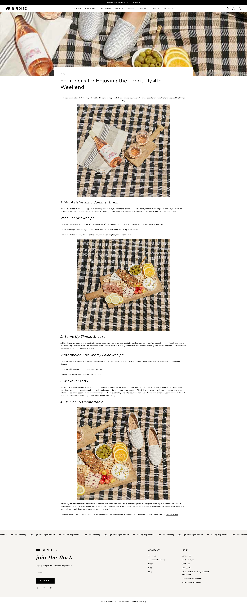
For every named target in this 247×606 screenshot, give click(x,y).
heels (155, 8)
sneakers (142, 8)
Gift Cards (186, 564)
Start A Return (188, 560)
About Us (152, 556)
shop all (77, 8)
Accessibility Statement (191, 582)
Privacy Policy (124, 601)
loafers (118, 8)
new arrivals (90, 8)
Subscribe (45, 580)
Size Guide (186, 568)
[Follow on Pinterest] (50, 588)
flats (130, 8)
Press (150, 564)
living (62, 74)
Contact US (186, 556)
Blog (150, 568)
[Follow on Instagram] (44, 588)
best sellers (106, 8)
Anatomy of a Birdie (156, 560)
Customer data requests (192, 578)
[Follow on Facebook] (37, 588)
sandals (167, 8)
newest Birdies (172, 514)
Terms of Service (138, 601)
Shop (150, 572)
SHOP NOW (136, 2)
